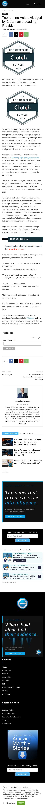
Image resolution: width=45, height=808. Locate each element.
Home (4, 10)
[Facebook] (11, 34)
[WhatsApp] (26, 34)
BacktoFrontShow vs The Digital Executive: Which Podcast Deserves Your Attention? (27, 442)
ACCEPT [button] (21, 803)
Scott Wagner (7, 375)
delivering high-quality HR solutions (25, 158)
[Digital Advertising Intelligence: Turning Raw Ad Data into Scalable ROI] (7, 452)
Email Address (9, 340)
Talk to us (30, 318)
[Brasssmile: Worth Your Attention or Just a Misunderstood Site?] (7, 463)
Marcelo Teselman (9, 29)
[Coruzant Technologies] (5, 3)
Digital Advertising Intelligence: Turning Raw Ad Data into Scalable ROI (27, 452)
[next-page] (7, 471)
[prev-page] (3, 471)
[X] (16, 34)
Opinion (10, 10)
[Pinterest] (21, 34)
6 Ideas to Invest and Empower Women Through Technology (33, 377)
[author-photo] (22, 398)
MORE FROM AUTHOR (27, 434)
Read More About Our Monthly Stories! (22, 532)
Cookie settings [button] (9, 803)
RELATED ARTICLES (10, 434)
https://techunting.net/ (22, 404)
